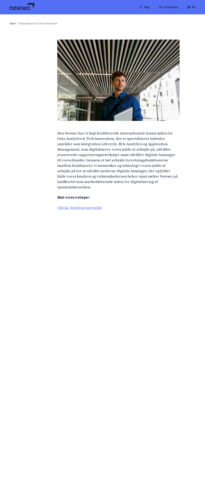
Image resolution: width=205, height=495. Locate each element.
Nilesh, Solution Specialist (79, 207)
